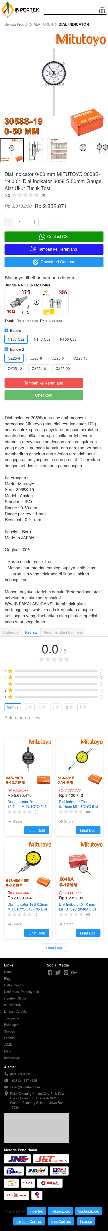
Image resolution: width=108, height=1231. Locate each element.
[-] (50, 973)
